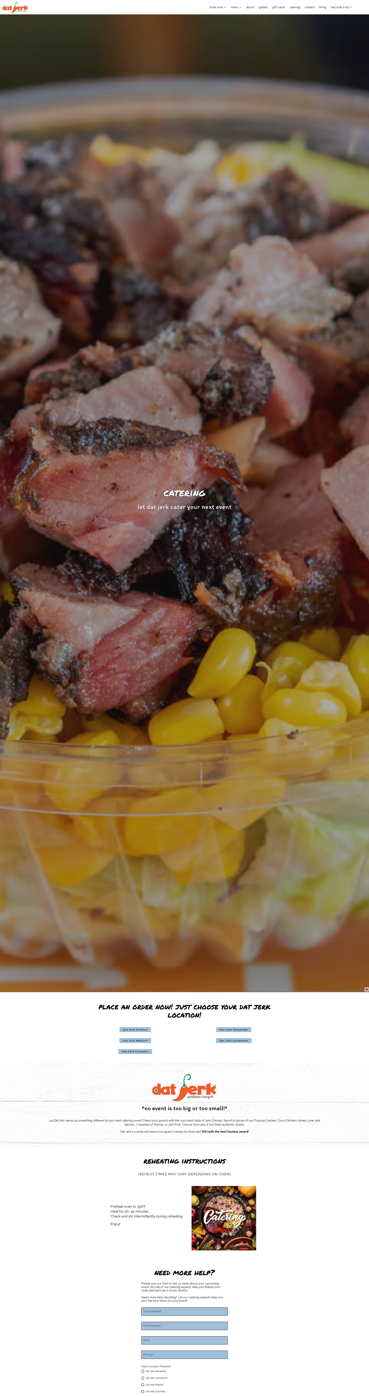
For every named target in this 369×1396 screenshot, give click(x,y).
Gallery (263, 7)
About (250, 7)
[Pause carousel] (366, 989)
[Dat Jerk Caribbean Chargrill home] (15, 7)
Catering (294, 7)
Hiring (322, 7)
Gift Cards (278, 7)
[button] (218, 7)
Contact (310, 7)
